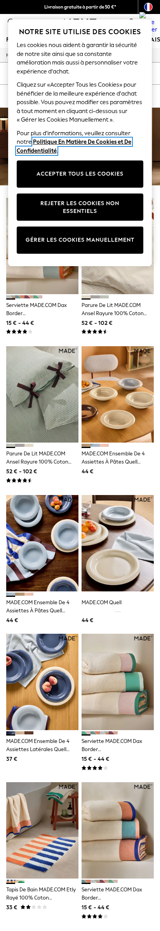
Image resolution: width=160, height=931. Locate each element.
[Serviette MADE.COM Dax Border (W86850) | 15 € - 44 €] (118, 682)
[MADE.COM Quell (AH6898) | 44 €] (118, 543)
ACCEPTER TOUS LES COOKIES (80, 174)
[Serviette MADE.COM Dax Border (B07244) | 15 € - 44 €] (118, 830)
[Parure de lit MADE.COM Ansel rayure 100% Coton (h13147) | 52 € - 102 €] (42, 394)
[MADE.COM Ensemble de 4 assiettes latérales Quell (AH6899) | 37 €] (42, 682)
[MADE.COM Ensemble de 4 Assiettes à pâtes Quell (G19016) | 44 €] (118, 394)
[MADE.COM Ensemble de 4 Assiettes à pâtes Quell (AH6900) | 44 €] (42, 543)
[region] (80, 142)
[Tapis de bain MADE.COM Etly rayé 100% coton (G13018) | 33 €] (42, 830)
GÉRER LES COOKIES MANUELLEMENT (80, 240)
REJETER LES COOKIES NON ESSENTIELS (79, 207)
